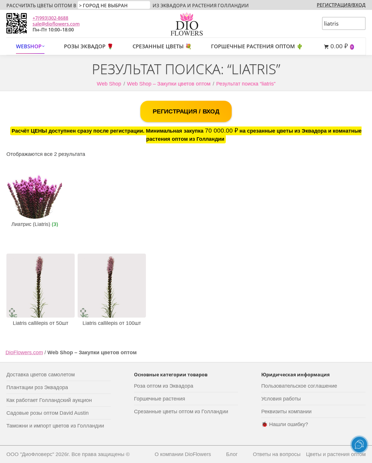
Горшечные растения (159, 399)
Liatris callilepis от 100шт (112, 323)
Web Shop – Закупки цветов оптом (168, 84)
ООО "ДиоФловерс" (30, 454)
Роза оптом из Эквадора (163, 386)
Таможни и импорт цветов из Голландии (55, 426)
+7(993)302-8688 (50, 18)
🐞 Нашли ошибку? (284, 424)
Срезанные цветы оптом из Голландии (181, 411)
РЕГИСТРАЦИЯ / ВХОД (186, 111)
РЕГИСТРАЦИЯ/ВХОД (341, 5)
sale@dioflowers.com (56, 24)
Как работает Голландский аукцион (49, 400)
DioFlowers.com (24, 352)
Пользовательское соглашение (299, 386)
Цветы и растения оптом (336, 454)
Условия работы (281, 399)
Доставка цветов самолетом (40, 374)
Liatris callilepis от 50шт (40, 323)
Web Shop (109, 84)
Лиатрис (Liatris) (34, 224)
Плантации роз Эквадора (37, 387)
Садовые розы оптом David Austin (47, 413)
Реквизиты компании (286, 411)
